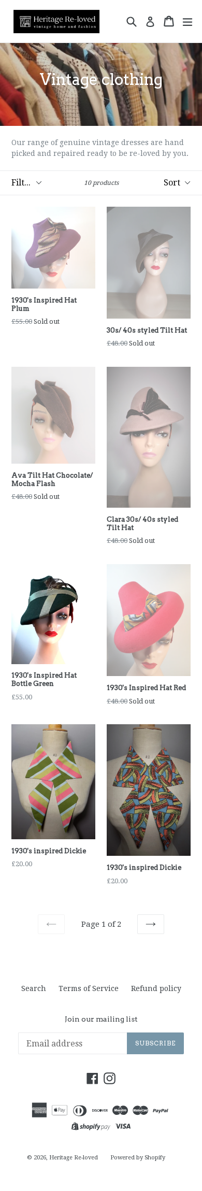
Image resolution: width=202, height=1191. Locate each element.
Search (33, 988)
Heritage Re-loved (73, 1157)
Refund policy (156, 988)
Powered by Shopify (137, 1157)
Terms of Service (89, 988)
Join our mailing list (101, 1019)
